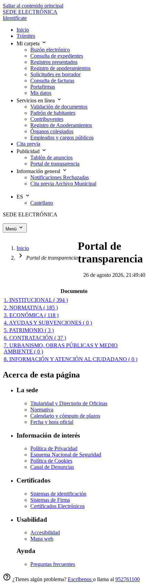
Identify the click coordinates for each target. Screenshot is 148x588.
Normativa (41, 409)
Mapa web (41, 539)
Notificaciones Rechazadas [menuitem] (59, 177)
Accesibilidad (45, 532)
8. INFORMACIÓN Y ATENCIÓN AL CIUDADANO (70, 359)
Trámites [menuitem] (26, 36)
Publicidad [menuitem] (29, 151)
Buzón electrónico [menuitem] (50, 50)
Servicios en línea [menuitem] (36, 100)
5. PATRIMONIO (29, 330)
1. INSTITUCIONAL (36, 300)
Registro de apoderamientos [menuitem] (60, 68)
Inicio (23, 248)
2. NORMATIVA (31, 307)
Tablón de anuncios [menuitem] (51, 157)
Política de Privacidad (53, 448)
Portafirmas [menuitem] (42, 87)
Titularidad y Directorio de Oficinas (68, 403)
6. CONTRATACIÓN (35, 338)
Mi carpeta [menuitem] (29, 43)
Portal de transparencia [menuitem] (55, 164)
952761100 (127, 579)
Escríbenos (80, 579)
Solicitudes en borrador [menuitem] (55, 74)
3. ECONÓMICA (31, 315)
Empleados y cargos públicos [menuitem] (62, 137)
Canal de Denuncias (52, 467)
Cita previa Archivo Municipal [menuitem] (63, 183)
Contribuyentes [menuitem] (46, 119)
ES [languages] (20, 197)
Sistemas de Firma (50, 500)
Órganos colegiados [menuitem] (51, 131)
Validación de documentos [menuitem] (58, 107)
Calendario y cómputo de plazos (65, 416)
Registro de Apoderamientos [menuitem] (61, 125)
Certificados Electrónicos (57, 506)
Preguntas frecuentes (52, 564)
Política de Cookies (51, 461)
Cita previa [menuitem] (28, 144)
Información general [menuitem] (39, 171)
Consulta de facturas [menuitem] (52, 80)
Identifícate (15, 18)
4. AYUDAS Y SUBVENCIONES (48, 323)
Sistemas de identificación (58, 494)
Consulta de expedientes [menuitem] (56, 56)
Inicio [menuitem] (23, 30)
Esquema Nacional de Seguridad (65, 454)
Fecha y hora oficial (51, 422)
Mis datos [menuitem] (40, 93)
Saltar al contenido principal (33, 6)
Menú (12, 228)
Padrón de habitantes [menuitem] (52, 113)
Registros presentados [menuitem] (53, 62)
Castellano (41, 203)
